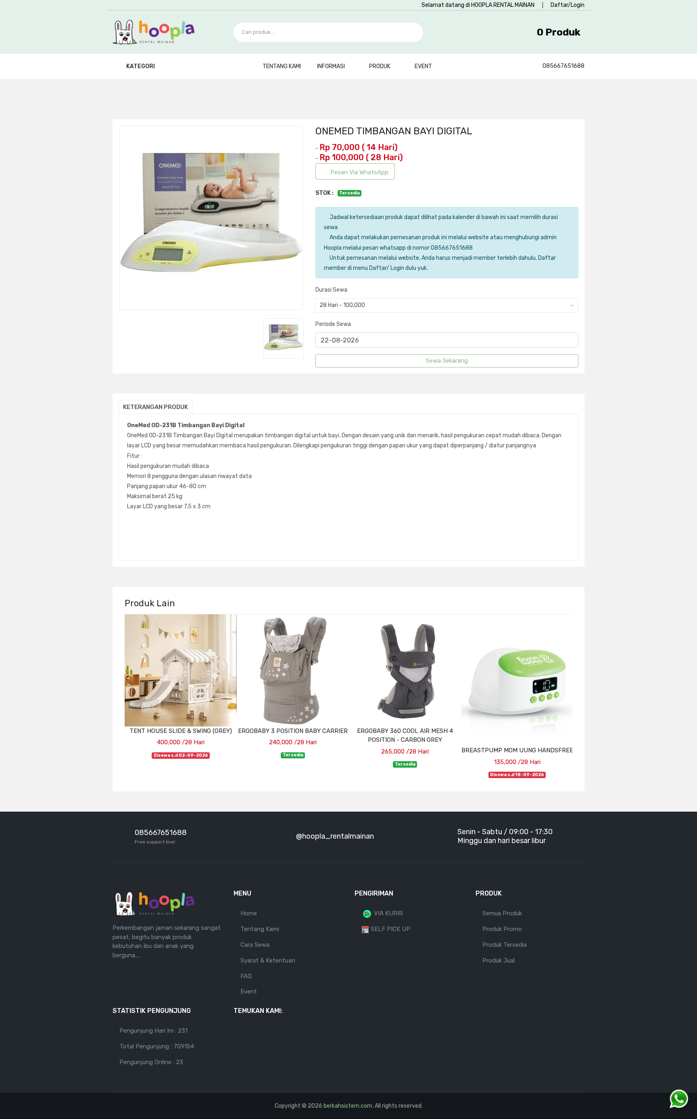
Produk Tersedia (504, 944)
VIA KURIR (387, 913)
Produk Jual (498, 960)
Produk (380, 66)
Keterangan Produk (155, 407)
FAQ (246, 976)
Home (248, 913)
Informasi (331, 66)
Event (248, 991)
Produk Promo (502, 929)
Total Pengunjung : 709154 (156, 1046)
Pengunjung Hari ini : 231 (153, 1030)
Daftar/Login (567, 5)
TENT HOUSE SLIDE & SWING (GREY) (180, 731)
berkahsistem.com (347, 1105)
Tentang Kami (282, 66)
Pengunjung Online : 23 (151, 1062)
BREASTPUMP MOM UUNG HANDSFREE (517, 750)
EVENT (423, 66)
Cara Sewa (254, 944)
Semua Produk (502, 913)
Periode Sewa (333, 324)
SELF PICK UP (389, 929)
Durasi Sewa (331, 289)
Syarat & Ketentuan (267, 960)
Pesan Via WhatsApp (359, 172)
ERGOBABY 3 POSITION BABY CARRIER (293, 731)
